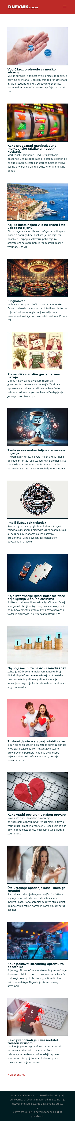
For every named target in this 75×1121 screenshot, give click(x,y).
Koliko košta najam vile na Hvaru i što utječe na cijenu (36, 226)
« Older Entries (16, 1074)
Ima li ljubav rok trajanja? (27, 522)
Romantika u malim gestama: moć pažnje (34, 376)
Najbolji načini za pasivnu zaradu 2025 (37, 668)
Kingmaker (16, 301)
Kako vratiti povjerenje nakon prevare (37, 814)
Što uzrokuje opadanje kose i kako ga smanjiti (36, 889)
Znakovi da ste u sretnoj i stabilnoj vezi (38, 741)
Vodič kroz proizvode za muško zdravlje (32, 71)
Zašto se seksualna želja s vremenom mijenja (36, 452)
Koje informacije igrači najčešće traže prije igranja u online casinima (36, 597)
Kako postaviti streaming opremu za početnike (36, 965)
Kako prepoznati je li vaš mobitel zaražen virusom (33, 1041)
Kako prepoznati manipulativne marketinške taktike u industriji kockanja (32, 148)
